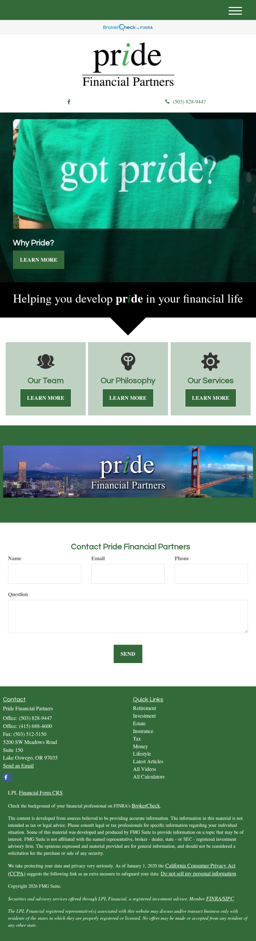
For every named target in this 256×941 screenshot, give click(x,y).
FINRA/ (214, 898)
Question (18, 594)
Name (14, 558)
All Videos (144, 768)
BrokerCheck (146, 805)
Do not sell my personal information (198, 873)
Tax (137, 738)
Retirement (144, 707)
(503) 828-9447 (189, 101)
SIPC (228, 898)
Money (140, 746)
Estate (139, 723)
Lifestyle (142, 753)
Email (98, 558)
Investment (144, 715)
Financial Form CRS (41, 792)
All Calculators (149, 776)
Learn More (38, 259)
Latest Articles (148, 761)
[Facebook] (68, 102)
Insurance (143, 730)
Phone (182, 558)
